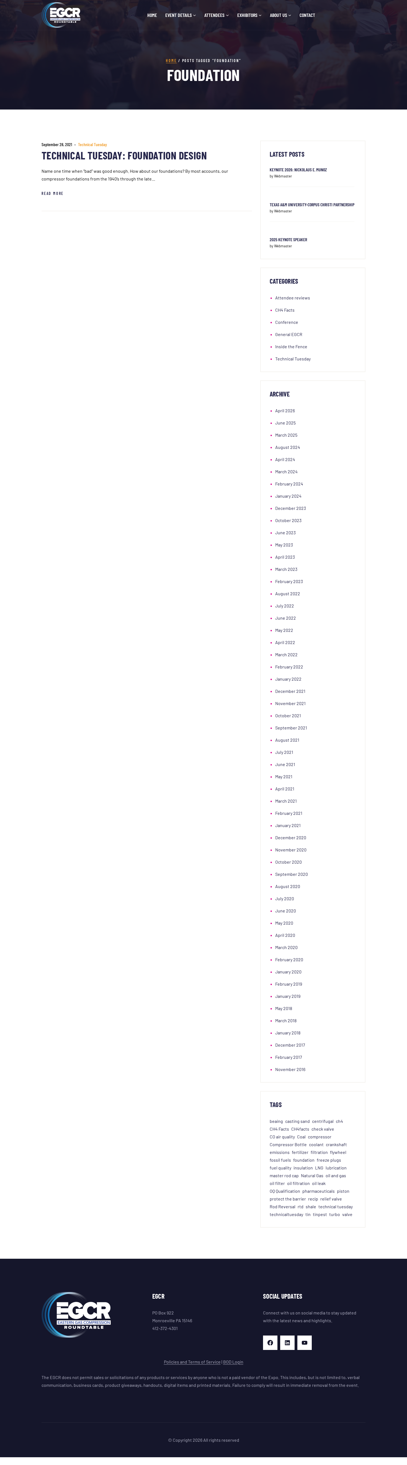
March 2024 (286, 471)
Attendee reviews (292, 297)
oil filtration (298, 1183)
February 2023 (289, 581)
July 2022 (284, 605)
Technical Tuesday (92, 144)
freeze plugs (329, 1160)
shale (311, 1206)
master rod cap (284, 1175)
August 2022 (287, 593)
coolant (316, 1144)
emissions (280, 1152)
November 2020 (290, 849)
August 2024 (287, 447)
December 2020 (290, 837)
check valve (322, 1128)
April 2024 (285, 459)
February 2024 (289, 483)
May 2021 (283, 776)
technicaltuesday (286, 1214)
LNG (319, 1167)
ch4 (339, 1121)
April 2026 (285, 410)
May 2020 (284, 922)
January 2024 (288, 495)
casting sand (297, 1121)
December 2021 (290, 691)
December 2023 (290, 508)
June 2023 (285, 532)
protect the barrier (288, 1198)
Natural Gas (312, 1175)
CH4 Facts (285, 309)
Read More (53, 193)
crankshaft (336, 1144)
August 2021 (287, 739)
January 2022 (288, 678)
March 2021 (286, 800)
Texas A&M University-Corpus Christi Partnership (312, 204)
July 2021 (284, 752)
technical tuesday (335, 1206)
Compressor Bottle (288, 1144)
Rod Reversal (282, 1206)
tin (308, 1214)
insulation (303, 1167)
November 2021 (290, 703)
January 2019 (287, 996)
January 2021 (288, 825)
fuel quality (280, 1167)
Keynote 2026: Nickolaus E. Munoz (298, 169)
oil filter (277, 1183)
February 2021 (288, 813)
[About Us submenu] (289, 15)
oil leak (319, 1183)
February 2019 (288, 983)
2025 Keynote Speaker (288, 239)
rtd (300, 1206)
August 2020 (287, 886)
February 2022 (289, 666)
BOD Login (233, 1361)
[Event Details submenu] (194, 15)
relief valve (331, 1198)
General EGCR (288, 334)
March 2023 (286, 569)
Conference (286, 322)
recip (313, 1198)
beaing (276, 1121)
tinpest (320, 1214)
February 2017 (288, 1057)
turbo (334, 1214)
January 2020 (288, 971)
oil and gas (336, 1175)
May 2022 (284, 630)
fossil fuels (280, 1160)
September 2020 (291, 874)
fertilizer (300, 1152)
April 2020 (285, 935)
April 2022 (285, 642)
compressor (319, 1136)
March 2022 (286, 654)
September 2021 (291, 727)
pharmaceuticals (318, 1191)
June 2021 (285, 764)
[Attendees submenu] (227, 15)
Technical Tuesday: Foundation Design (124, 155)
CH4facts (300, 1128)
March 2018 (286, 1020)
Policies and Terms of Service (192, 1361)
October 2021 (288, 715)
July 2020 (284, 898)
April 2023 (285, 556)
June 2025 (285, 422)
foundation (304, 1160)
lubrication (336, 1167)
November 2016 (290, 1069)
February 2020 (289, 959)
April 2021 (284, 788)
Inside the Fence (291, 346)
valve (347, 1214)
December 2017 (290, 1044)
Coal (301, 1136)
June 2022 (285, 617)
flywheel (338, 1152)
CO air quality (282, 1136)
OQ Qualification (285, 1191)
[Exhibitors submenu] (260, 15)
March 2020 (286, 947)
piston (343, 1191)
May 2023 (284, 544)
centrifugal (323, 1121)
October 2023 (288, 520)
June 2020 (285, 910)
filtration (319, 1152)
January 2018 (287, 1032)
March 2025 (286, 435)
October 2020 (288, 861)
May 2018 (283, 1008)
